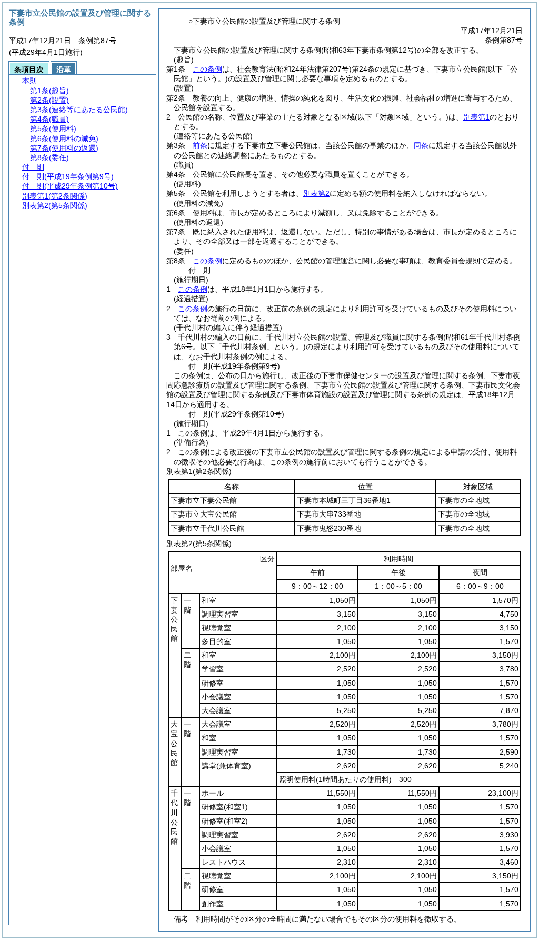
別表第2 (316, 193)
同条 (421, 145)
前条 (200, 145)
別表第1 (476, 117)
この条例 (207, 69)
